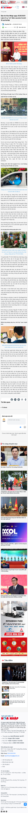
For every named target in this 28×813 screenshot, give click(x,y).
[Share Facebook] (12, 399)
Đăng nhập (18, 7)
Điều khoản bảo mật (7, 762)
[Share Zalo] (15, 399)
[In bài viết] (25, 399)
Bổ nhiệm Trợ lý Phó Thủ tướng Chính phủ (12, 467)
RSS (3, 766)
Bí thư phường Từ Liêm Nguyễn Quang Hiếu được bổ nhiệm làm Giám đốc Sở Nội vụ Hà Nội (13, 596)
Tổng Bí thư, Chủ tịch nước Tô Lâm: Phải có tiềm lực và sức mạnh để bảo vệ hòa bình (13, 492)
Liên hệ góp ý (6, 764)
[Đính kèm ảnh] (20, 427)
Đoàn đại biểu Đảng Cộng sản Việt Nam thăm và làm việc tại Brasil (17, 702)
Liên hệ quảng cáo (7, 760)
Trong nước (3, 11)
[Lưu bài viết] (22, 399)
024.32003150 (11, 753)
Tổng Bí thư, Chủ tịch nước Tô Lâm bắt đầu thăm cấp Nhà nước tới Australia (13, 683)
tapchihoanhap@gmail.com (12, 756)
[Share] (18, 399)
